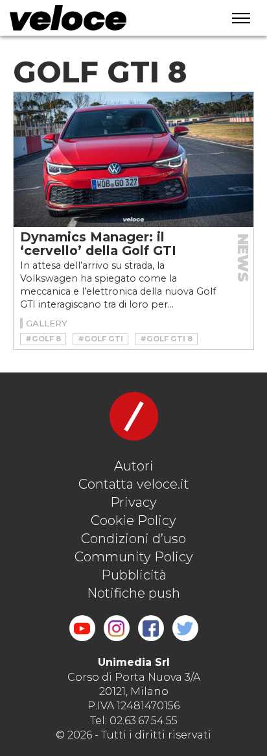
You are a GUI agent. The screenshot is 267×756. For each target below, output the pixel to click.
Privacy (133, 502)
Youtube (82, 628)
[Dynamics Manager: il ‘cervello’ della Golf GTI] (133, 159)
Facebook (151, 628)
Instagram (117, 628)
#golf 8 (43, 338)
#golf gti (100, 338)
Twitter (185, 628)
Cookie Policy (133, 520)
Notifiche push (133, 593)
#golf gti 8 (166, 338)
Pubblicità (134, 575)
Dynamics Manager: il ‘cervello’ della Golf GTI (98, 243)
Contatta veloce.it (133, 484)
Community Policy (134, 557)
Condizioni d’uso (133, 538)
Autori (134, 466)
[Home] (103, 18)
